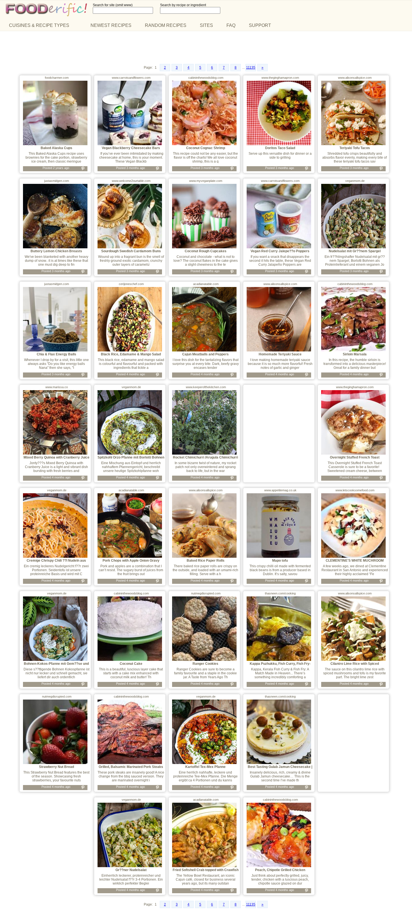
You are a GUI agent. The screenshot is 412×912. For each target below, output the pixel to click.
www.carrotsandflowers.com (131, 77)
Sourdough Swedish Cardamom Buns (131, 251)
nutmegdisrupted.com (206, 593)
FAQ (230, 25)
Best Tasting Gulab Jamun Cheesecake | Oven (280, 769)
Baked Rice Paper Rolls (205, 561)
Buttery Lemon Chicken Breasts (56, 251)
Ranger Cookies (205, 664)
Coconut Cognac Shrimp (205, 148)
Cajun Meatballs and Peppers (205, 354)
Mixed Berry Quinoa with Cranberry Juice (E (56, 459)
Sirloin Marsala (355, 354)
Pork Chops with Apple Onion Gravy (131, 561)
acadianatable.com (206, 284)
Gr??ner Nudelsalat (131, 870)
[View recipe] (55, 144)
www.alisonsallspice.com (355, 77)
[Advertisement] (206, 48)
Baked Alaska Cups (56, 148)
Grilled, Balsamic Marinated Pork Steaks (131, 767)
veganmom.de (355, 180)
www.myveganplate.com (205, 180)
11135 (250, 68)
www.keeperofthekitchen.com (206, 387)
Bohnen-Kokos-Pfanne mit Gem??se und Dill (56, 666)
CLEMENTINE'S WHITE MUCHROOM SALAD (355, 562)
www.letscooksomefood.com (354, 490)
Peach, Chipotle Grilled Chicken (280, 870)
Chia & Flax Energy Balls (56, 354)
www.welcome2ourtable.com (131, 180)
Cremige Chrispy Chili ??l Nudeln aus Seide (56, 562)
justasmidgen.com (56, 180)
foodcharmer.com (57, 77)
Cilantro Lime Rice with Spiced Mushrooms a (354, 666)
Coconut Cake (131, 664)
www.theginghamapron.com (280, 77)
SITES (206, 25)
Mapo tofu (280, 561)
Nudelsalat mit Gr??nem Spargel (355, 251)
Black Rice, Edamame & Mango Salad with (131, 356)
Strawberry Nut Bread (56, 767)
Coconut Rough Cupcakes (205, 251)
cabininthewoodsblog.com (205, 77)
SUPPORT (260, 25)
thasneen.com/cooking (280, 593)
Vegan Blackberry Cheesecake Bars (131, 148)
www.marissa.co (56, 387)
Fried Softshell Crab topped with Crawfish (206, 870)
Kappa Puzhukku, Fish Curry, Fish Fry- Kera (280, 666)
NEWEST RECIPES (111, 25)
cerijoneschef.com (131, 284)
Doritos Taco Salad (280, 148)
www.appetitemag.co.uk (280, 490)
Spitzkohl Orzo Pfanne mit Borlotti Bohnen (131, 457)
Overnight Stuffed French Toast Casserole (354, 459)
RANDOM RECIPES (165, 25)
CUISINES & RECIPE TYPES (39, 25)
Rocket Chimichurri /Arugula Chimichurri (205, 457)
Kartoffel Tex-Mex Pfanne (205, 767)
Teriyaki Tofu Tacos (354, 148)
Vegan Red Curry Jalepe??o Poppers (280, 251)
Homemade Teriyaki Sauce (280, 354)
